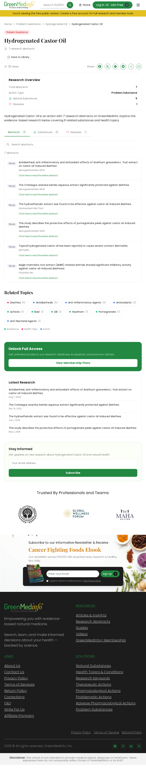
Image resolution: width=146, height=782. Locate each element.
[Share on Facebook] (100, 66)
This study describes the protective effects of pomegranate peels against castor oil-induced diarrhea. (77, 224)
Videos (82, 633)
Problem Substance (28, 24)
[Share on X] (107, 66)
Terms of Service (106, 732)
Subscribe (73, 473)
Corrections (14, 696)
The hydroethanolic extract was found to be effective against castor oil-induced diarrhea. (75, 204)
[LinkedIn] (131, 746)
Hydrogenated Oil (56, 24)
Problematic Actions (93, 696)
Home (8, 24)
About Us (12, 665)
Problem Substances (94, 709)
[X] (139, 746)
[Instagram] (115, 746)
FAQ (7, 703)
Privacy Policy (16, 678)
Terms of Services (19, 684)
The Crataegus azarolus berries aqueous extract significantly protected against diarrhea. (74, 185)
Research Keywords (93, 678)
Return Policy (15, 690)
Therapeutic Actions (93, 684)
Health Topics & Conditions (99, 671)
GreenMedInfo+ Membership (101, 640)
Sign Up (107, 574)
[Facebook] (123, 746)
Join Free (116, 5)
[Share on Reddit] (123, 66)
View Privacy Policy (92, 580)
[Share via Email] (139, 66)
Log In (100, 5)
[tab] (17, 132)
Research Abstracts (93, 621)
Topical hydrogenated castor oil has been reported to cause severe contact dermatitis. (73, 246)
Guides (82, 627)
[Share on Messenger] (115, 66)
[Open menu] (138, 5)
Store (86, 5)
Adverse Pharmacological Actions (105, 703)
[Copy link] (131, 66)
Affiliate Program (19, 715)
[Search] (70, 5)
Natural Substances (93, 665)
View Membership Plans (73, 363)
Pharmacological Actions (98, 690)
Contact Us (14, 671)
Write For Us (14, 709)
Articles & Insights (91, 615)
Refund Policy (132, 732)
